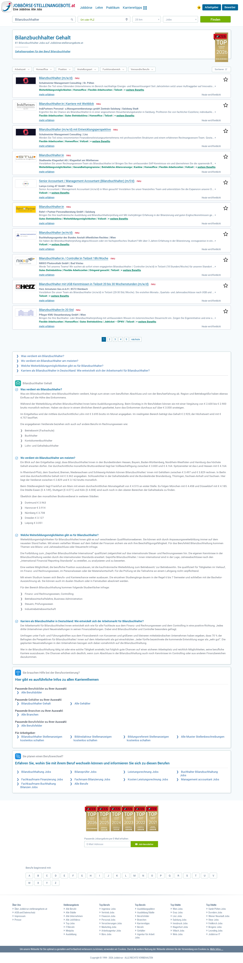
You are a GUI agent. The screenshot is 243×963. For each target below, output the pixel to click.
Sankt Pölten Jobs (217, 908)
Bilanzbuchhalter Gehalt (36, 703)
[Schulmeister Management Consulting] (26, 81)
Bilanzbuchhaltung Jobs (36, 771)
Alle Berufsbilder (31, 692)
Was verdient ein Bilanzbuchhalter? (42, 356)
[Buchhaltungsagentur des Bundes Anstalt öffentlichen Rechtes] (26, 235)
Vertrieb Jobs (107, 912)
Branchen (141, 919)
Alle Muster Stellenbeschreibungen (202, 736)
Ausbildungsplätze (146, 908)
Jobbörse (86, 8)
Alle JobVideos (73, 919)
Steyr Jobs (213, 919)
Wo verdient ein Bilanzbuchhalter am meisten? (49, 360)
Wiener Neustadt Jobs (218, 916)
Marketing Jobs (108, 927)
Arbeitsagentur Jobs (111, 930)
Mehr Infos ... (216, 949)
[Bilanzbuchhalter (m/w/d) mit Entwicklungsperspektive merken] (225, 131)
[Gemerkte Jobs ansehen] (199, 7)
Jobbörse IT (214, 934)
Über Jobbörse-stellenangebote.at (31, 908)
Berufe (140, 927)
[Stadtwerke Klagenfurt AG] (26, 158)
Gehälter (141, 930)
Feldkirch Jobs (215, 923)
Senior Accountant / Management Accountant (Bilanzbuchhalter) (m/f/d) (86, 181)
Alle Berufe (81, 783)
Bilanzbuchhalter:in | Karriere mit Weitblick (66, 103)
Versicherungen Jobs (111, 923)
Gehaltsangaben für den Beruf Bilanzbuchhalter (42, 51)
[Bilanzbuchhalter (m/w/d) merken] (225, 79)
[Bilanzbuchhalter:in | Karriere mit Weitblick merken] (225, 105)
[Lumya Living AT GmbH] (26, 184)
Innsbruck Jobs (180, 923)
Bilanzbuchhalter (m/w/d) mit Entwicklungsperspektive (75, 129)
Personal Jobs (108, 919)
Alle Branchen (29, 714)
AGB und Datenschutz (25, 912)
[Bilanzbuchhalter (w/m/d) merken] (225, 234)
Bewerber (230, 7)
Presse (18, 919)
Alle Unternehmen (74, 916)
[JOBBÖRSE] (38, 7)
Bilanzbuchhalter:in (51, 155)
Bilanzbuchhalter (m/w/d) (56, 78)
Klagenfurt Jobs (180, 927)
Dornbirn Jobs (215, 912)
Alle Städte (71, 912)
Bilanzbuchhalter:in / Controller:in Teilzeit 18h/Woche (73, 258)
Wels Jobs (178, 934)
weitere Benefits (135, 89)
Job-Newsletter (146, 844)
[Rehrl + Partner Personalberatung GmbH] (26, 209)
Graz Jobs (178, 912)
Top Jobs (70, 923)
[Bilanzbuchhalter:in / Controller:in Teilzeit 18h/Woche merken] (225, 260)
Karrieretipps (143, 923)
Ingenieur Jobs (108, 908)
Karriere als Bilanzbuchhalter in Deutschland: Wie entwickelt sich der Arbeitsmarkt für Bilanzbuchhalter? (85, 370)
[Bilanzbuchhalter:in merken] (225, 157)
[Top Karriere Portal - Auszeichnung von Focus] (121, 818)
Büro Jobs (106, 934)
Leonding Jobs (215, 930)
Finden (215, 19)
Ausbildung (71, 934)
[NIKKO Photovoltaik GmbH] (26, 261)
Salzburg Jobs (179, 919)
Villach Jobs (178, 930)
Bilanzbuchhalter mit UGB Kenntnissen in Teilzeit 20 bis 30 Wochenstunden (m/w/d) (94, 284)
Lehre (99, 8)
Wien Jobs (178, 908)
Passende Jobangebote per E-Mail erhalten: (106, 838)
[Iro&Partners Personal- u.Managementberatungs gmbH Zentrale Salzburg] (26, 106)
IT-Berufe (70, 927)
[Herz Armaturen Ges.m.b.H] (26, 287)
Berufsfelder (143, 916)
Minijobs (70, 930)
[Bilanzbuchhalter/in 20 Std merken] (225, 311)
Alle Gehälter (82, 703)
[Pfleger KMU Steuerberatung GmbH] (26, 312)
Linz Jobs (177, 916)
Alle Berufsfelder (31, 725)
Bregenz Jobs (215, 927)
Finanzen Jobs (108, 916)
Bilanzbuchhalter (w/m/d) (56, 232)
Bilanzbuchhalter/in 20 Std (56, 309)
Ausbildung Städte (145, 912)
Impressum (20, 916)
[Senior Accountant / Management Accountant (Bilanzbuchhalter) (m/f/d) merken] (225, 182)
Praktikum (113, 8)
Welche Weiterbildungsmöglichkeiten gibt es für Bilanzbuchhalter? (62, 365)
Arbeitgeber (212, 7)
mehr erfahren (46, 94)
